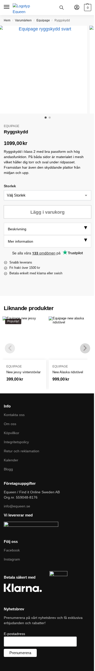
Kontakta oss (14, 415)
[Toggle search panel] (61, 7)
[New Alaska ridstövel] (70, 338)
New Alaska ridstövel (67, 372)
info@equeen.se (17, 506)
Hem (7, 20)
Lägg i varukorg (47, 212)
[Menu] (7, 7)
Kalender (11, 460)
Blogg (8, 469)
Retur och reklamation (21, 451)
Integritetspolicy (16, 442)
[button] (87, 7)
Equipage (43, 20)
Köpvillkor (11, 433)
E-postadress (14, 634)
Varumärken (23, 20)
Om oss (10, 424)
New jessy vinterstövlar (23, 372)
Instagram (12, 559)
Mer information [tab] (20, 241)
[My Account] (77, 7)
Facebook (12, 550)
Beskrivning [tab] (17, 229)
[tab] (47, 229)
